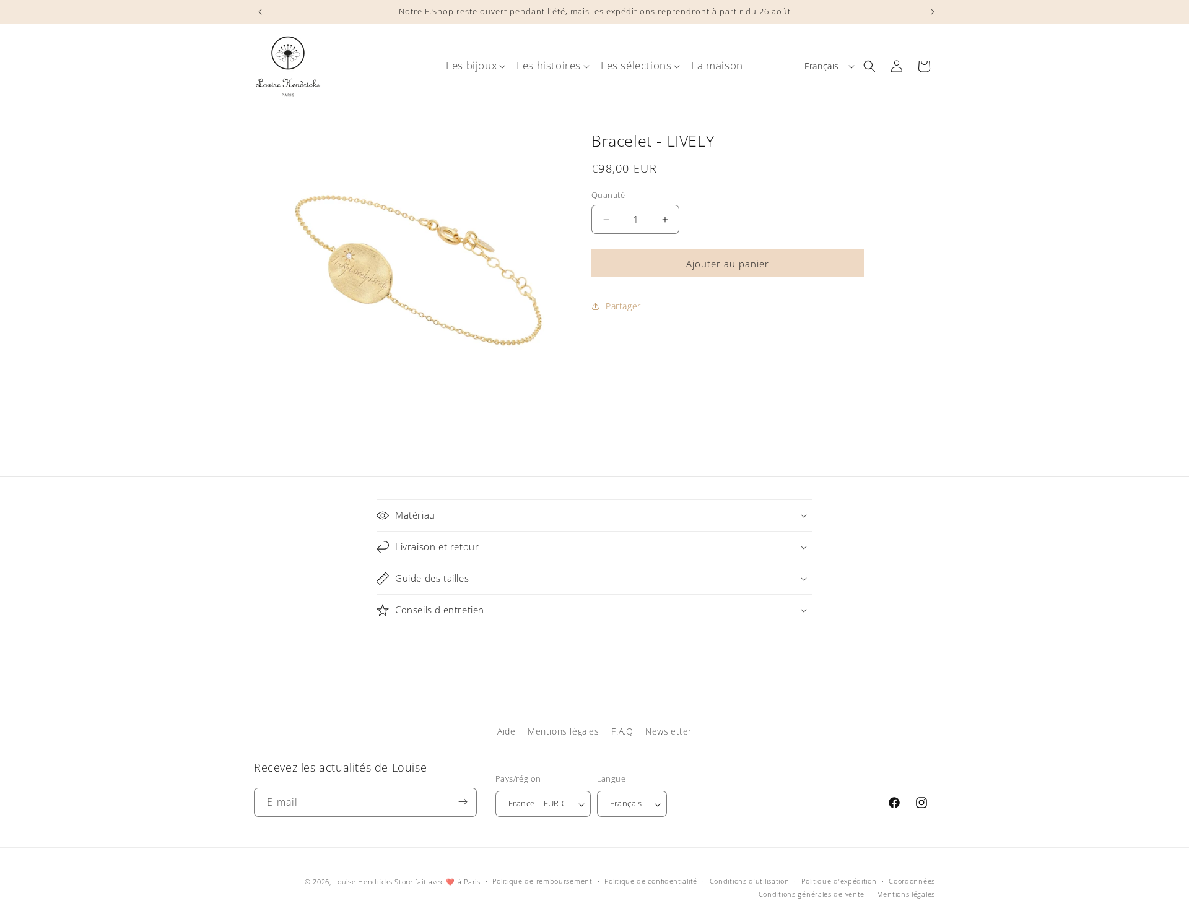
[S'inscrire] (462, 801)
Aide (506, 731)
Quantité (608, 194)
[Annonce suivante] (930, 12)
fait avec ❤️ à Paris (447, 881)
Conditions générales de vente (812, 894)
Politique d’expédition (838, 881)
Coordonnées (912, 881)
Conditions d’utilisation (750, 881)
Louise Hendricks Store (372, 881)
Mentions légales (563, 731)
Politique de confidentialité (650, 881)
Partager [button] (623, 306)
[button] (471, 65)
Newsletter (668, 731)
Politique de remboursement (542, 881)
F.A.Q (622, 731)
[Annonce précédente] (258, 12)
